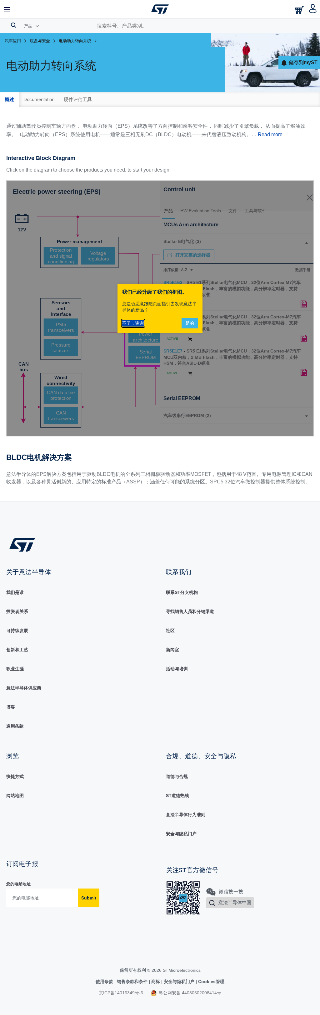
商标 (155, 981)
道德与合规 (177, 776)
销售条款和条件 (132, 981)
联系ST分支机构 (182, 592)
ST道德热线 (177, 795)
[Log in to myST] (313, 9)
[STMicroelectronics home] (160, 9)
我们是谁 (15, 592)
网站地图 (15, 795)
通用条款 (15, 726)
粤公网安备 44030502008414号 (189, 992)
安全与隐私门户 (181, 833)
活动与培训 (177, 668)
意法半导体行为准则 (185, 814)
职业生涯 (15, 668)
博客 (10, 706)
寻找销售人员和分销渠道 (190, 611)
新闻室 (172, 649)
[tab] (9, 99)
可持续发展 (17, 630)
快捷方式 (15, 776)
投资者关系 (17, 611)
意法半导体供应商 (23, 687)
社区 (170, 630)
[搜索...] (13, 25)
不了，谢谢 (133, 323)
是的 (189, 323)
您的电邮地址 (18, 884)
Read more (270, 134)
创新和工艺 (17, 649)
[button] (7, 9)
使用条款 (105, 981)
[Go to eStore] (300, 9)
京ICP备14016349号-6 (121, 992)
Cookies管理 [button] (210, 981)
